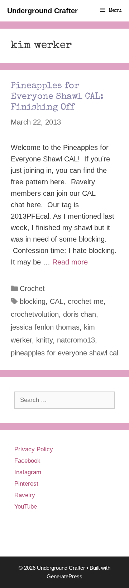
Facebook (27, 460)
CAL (56, 301)
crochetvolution (35, 314)
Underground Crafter (42, 11)
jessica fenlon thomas (45, 327)
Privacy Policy (33, 449)
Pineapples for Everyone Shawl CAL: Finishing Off (57, 97)
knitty (44, 340)
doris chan (79, 314)
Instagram (27, 472)
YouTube (25, 506)
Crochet (32, 288)
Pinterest (26, 483)
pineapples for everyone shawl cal (64, 353)
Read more (70, 262)
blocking (33, 301)
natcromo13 (76, 340)
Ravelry (24, 495)
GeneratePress (64, 576)
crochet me (86, 301)
